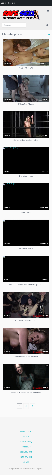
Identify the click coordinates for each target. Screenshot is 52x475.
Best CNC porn (26, 451)
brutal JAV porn (26, 456)
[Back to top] (48, 469)
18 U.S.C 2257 (26, 431)
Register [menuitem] (11, 3)
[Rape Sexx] (21, 15)
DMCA (26, 436)
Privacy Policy (26, 441)
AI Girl (26, 461)
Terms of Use (26, 446)
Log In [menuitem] (3, 3)
